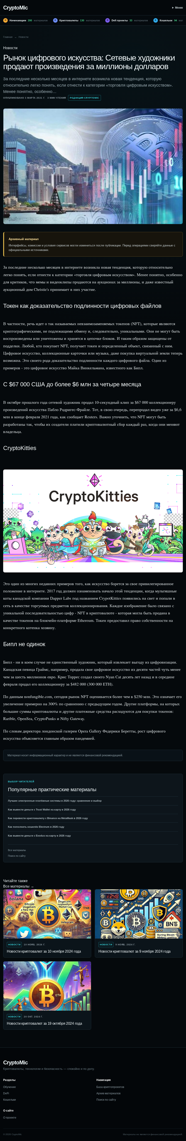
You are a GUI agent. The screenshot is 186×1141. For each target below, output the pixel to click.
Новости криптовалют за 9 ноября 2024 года (134, 951)
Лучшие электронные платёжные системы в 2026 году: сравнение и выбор (55, 800)
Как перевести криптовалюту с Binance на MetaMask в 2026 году (48, 818)
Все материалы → (18, 886)
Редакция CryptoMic (84, 98)
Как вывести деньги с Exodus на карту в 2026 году (39, 835)
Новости (23, 37)
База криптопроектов (110, 1087)
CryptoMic (15, 8)
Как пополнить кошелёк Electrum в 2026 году (36, 826)
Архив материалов (108, 1093)
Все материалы (17, 850)
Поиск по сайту (17, 855)
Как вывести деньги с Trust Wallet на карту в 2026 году (42, 809)
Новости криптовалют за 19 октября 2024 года (44, 1023)
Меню (179, 7)
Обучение (9, 1087)
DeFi (6, 1093)
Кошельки (9, 1099)
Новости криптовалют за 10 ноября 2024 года (44, 951)
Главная (7, 37)
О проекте (9, 1117)
